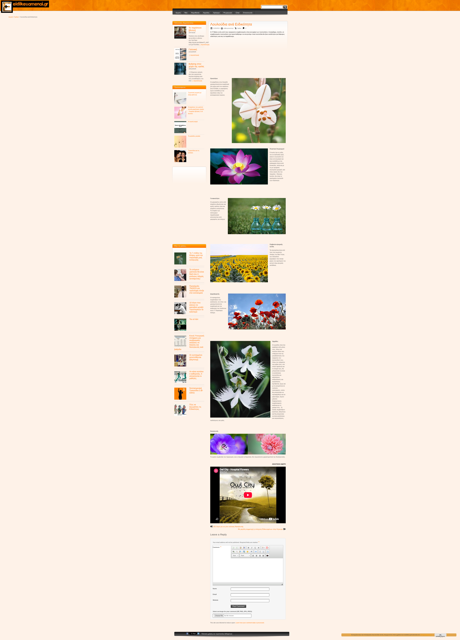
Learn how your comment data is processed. (250, 623)
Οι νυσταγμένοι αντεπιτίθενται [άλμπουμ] (195, 357)
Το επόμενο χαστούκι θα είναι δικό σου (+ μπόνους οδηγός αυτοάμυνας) (196, 274)
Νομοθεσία (195, 13)
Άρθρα (16, 17)
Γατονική (193, 49)
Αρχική (178, 13)
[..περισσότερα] (204, 44)
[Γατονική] (180, 54)
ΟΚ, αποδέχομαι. (440, 635)
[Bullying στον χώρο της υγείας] (180, 69)
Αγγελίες (206, 13)
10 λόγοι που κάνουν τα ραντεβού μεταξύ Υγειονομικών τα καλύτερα (196, 307)
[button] (233, 547)
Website (215, 600)
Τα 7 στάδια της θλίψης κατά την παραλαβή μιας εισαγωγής (196, 256)
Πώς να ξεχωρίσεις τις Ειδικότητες (195, 406)
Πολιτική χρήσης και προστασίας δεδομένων (216, 634)
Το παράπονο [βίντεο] (195, 29)
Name (215, 588)
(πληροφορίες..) (426, 635)
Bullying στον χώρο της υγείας (196, 65)
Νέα (185, 13)
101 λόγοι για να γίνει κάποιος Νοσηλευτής (228, 526)
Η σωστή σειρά (193, 121)
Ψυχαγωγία (227, 13)
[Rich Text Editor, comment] (248, 570)
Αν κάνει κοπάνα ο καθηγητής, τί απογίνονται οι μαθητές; (196, 374)
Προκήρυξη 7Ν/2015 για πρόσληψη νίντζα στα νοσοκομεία (196, 289)
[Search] (285, 7)
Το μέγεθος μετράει (194, 136)
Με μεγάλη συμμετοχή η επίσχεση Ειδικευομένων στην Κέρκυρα (260, 529)
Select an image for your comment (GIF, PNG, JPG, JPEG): (232, 611)
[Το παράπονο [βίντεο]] (180, 33)
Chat (237, 13)
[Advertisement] (248, 55)
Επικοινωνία (247, 13)
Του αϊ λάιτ (193, 319)
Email (215, 594)
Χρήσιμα (216, 13)
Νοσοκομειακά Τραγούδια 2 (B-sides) (196, 390)
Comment (217, 547)
